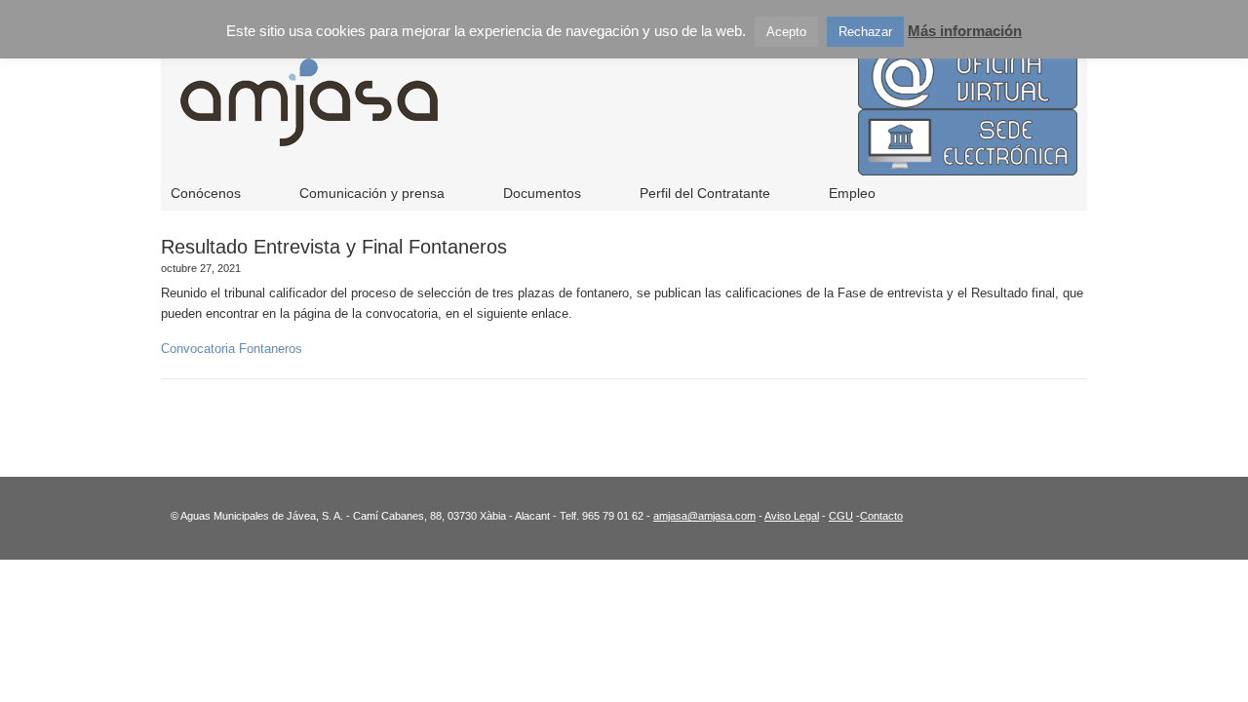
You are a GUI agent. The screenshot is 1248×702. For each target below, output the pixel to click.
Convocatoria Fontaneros (231, 348)
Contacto (881, 516)
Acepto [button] (786, 31)
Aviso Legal (791, 516)
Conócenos (206, 193)
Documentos (542, 193)
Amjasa (565, 117)
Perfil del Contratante (705, 193)
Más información (965, 30)
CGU (841, 516)
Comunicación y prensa (372, 193)
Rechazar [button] (865, 31)
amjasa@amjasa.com (704, 516)
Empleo (852, 193)
